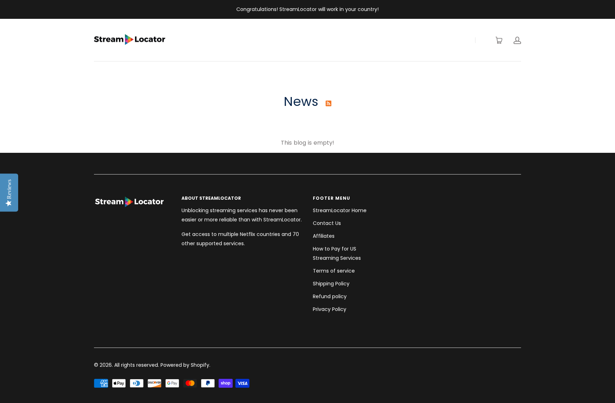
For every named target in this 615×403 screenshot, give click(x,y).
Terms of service (334, 270)
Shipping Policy (331, 283)
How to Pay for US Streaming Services (337, 253)
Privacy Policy (329, 309)
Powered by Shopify (185, 365)
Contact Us (327, 223)
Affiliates (324, 236)
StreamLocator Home (340, 210)
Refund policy (330, 296)
